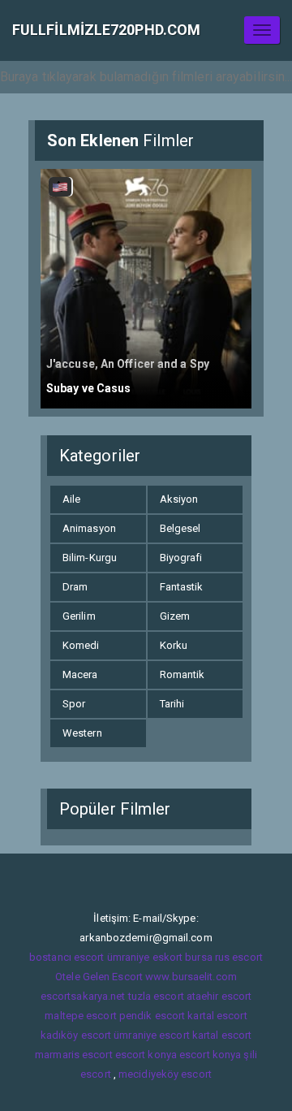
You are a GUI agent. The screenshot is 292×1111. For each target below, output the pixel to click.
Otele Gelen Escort (99, 977)
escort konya (146, 1054)
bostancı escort (67, 957)
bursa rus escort (224, 957)
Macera (80, 674)
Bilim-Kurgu (89, 557)
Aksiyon (179, 499)
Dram (75, 587)
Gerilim (79, 616)
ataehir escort (219, 996)
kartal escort (217, 1015)
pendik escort (152, 1015)
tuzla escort (156, 996)
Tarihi (172, 704)
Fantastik (182, 587)
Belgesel (180, 528)
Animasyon (89, 528)
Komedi (81, 645)
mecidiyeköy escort (165, 1074)
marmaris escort (74, 1054)
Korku (174, 645)
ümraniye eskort (145, 957)
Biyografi (181, 557)
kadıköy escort (76, 1035)
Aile (71, 499)
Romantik (182, 674)
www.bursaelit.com (191, 977)
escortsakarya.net (83, 996)
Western (82, 733)
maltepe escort (80, 1015)
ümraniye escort (152, 1035)
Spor (73, 704)
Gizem (175, 616)
